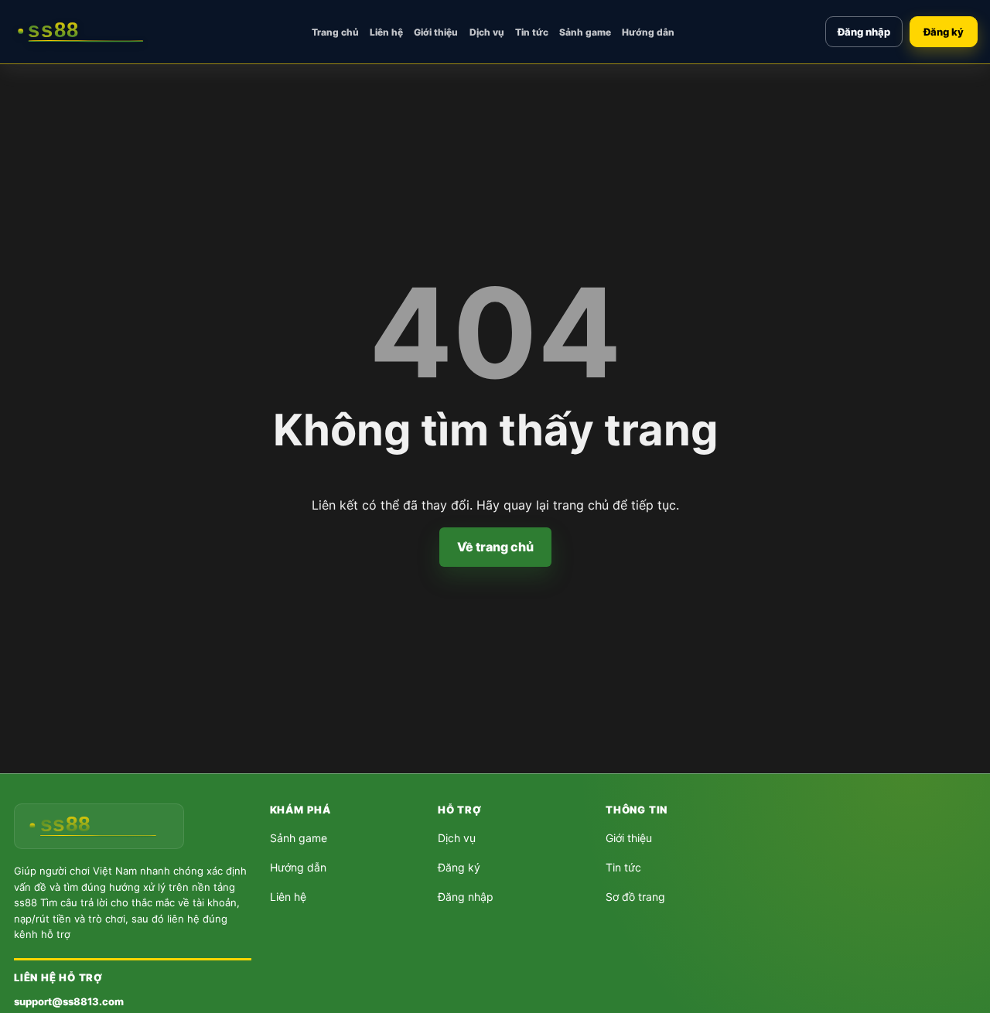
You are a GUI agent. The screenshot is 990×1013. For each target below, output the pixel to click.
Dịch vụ (486, 32)
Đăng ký (943, 32)
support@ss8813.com (69, 1001)
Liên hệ (386, 32)
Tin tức (531, 32)
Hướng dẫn (648, 32)
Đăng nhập (864, 32)
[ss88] (86, 32)
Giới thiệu (436, 32)
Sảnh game (585, 32)
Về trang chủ (495, 546)
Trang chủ (335, 32)
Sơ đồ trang (635, 896)
